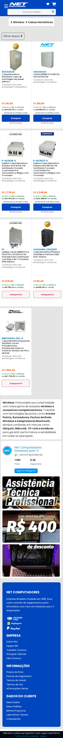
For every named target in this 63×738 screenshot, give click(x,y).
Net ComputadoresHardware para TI (28, 449)
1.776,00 (8, 192)
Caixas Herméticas (40, 22)
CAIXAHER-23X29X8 (45, 249)
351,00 (38, 103)
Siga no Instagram (26, 470)
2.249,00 (40, 192)
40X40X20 (39, 71)
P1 (3, 249)
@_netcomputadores (29, 455)
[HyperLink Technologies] (16, 311)
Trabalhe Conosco (16, 650)
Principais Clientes (16, 654)
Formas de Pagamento (19, 676)
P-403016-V (9, 160)
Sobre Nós (12, 641)
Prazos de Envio (14, 672)
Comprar (16, 118)
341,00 (7, 103)
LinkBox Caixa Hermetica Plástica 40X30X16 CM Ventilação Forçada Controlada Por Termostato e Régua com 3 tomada (15, 169)
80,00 (38, 281)
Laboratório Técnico (17, 714)
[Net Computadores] (47, 45)
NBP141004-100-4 (12, 338)
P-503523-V (40, 160)
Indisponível (16, 294)
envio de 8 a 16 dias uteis (15, 202)
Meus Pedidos (13, 706)
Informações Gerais (17, 688)
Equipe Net (12, 646)
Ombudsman (13, 719)
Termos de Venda (16, 680)
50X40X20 (8, 71)
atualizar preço (15, 123)
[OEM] (16, 46)
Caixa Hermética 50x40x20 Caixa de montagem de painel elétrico (13, 78)
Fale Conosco (13, 658)
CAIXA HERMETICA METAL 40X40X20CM (46, 75)
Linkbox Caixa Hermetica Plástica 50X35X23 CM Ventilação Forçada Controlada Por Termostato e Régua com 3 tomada (46, 169)
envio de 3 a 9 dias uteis (16, 113)
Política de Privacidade (26, 736)
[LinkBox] (15, 134)
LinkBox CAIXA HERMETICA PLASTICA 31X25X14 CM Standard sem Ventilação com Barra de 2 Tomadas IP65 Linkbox (15, 256)
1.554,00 (8, 370)
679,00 (7, 281)
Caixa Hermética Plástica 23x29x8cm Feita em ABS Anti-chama (46, 254)
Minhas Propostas (16, 710)
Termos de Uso (14, 684)
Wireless (18, 22)
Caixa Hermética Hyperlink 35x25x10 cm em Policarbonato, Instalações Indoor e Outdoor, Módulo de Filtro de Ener (16, 347)
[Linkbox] (47, 134)
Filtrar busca (11, 36)
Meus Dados (13, 702)
